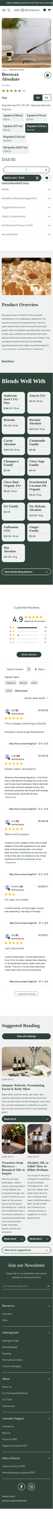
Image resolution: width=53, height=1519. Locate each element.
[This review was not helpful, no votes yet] (45, 743)
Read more (10, 797)
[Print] (47, 75)
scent (34, 682)
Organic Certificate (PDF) (14, 1445)
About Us (6, 1386)
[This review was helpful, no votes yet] (39, 743)
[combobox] (36, 698)
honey (9, 690)
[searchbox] (15, 669)
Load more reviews (26, 993)
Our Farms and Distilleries (15, 1393)
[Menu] (3, 10)
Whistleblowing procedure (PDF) (18, 1472)
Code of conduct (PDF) (13, 1466)
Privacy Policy (8, 1496)
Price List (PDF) (9, 1439)
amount (23, 682)
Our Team (7, 1399)
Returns (6, 1433)
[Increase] (45, 170)
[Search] (9, 10)
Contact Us (8, 1426)
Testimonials (8, 1406)
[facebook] (21, 1487)
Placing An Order (10, 1340)
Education (7, 1313)
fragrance (11, 682)
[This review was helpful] (39, 809)
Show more (21, 690)
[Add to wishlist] (47, 178)
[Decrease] (6, 170)
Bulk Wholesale (9, 1347)
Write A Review (29, 654)
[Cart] (49, 10)
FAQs (4, 1320)
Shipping (6, 1353)
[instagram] (31, 1487)
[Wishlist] (44, 10)
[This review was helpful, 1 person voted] (40, 923)
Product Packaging (11, 1366)
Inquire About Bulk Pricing (15, 183)
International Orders (12, 1359)
